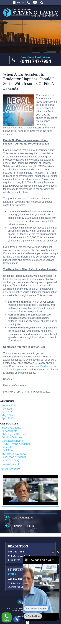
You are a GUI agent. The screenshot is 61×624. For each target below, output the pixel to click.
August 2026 (9, 405)
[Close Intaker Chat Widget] (58, 551)
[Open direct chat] (53, 551)
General (6, 447)
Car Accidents (9, 431)
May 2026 (7, 415)
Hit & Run (7, 450)
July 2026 (7, 408)
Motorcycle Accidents (14, 453)
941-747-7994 (16, 551)
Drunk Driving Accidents (16, 444)
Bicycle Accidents (11, 427)
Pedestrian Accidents (14, 457)
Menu (20, 2)
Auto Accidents (11, 464)
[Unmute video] (41, 583)
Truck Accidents (11, 469)
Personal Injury (11, 460)
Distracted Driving (12, 440)
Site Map (21, 616)
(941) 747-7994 (35, 61)
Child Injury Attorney (14, 434)
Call (28, 2)
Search (42, 2)
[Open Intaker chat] (27, 622)
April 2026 (7, 418)
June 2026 (7, 412)
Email (35, 2)
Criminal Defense (12, 437)
